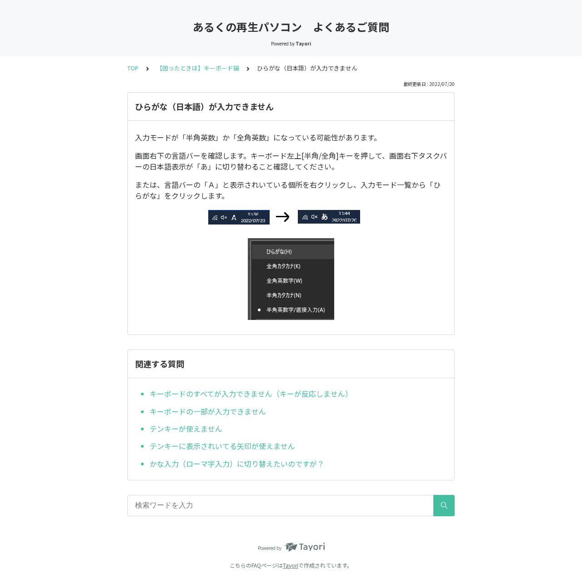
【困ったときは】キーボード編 (197, 68)
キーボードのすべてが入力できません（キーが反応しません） (251, 393)
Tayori (290, 565)
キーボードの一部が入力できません (208, 411)
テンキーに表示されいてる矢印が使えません (222, 445)
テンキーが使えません (186, 428)
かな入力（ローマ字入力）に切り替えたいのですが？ (237, 463)
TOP (133, 68)
